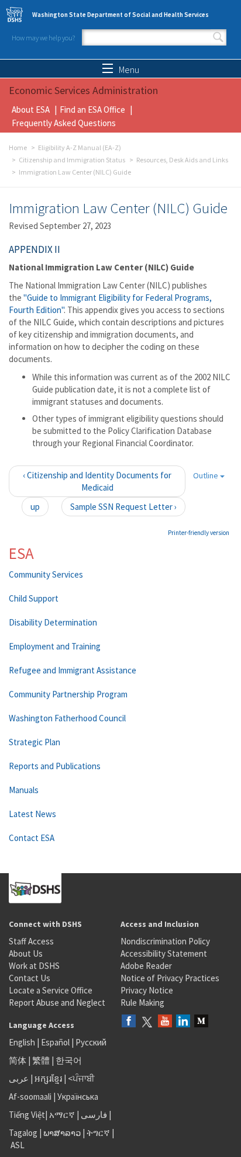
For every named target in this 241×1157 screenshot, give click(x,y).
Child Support (33, 598)
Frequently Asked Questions (64, 122)
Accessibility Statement (163, 953)
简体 (17, 1060)
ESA (21, 553)
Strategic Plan (34, 742)
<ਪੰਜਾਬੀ (81, 1078)
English (23, 1042)
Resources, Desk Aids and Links (182, 159)
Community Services (46, 574)
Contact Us (29, 978)
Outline (206, 475)
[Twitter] (147, 1022)
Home (18, 147)
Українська (77, 1096)
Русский (90, 1042)
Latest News (32, 813)
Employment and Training (55, 646)
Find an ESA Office (92, 109)
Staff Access (31, 941)
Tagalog (23, 1132)
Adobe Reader (146, 965)
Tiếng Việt (27, 1114)
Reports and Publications (55, 766)
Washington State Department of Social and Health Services (120, 15)
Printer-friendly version (198, 533)
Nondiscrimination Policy (165, 941)
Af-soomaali (30, 1096)
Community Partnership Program (68, 694)
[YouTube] (165, 1022)
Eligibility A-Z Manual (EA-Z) (79, 147)
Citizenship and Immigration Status (72, 159)
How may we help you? (43, 37)
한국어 (69, 1060)
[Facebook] (128, 1022)
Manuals (24, 789)
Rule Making (142, 1002)
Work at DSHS (34, 965)
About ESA (31, 109)
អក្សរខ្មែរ (48, 1078)
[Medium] (201, 1022)
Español (55, 1042)
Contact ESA (31, 837)
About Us (26, 953)
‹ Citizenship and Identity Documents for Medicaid (97, 481)
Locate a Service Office (50, 990)
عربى (19, 1078)
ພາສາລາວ (62, 1132)
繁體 (41, 1060)
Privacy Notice (146, 990)
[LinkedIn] (183, 1022)
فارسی (93, 1114)
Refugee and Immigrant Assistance (72, 670)
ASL (18, 1145)
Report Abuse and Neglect (57, 1002)
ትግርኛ (98, 1132)
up (35, 506)
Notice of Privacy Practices (169, 978)
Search (218, 37)
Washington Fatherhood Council (67, 718)
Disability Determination (53, 622)
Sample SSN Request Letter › (123, 506)
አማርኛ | (64, 1114)
